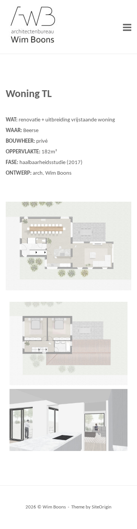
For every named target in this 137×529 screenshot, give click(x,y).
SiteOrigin (102, 507)
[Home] (32, 44)
